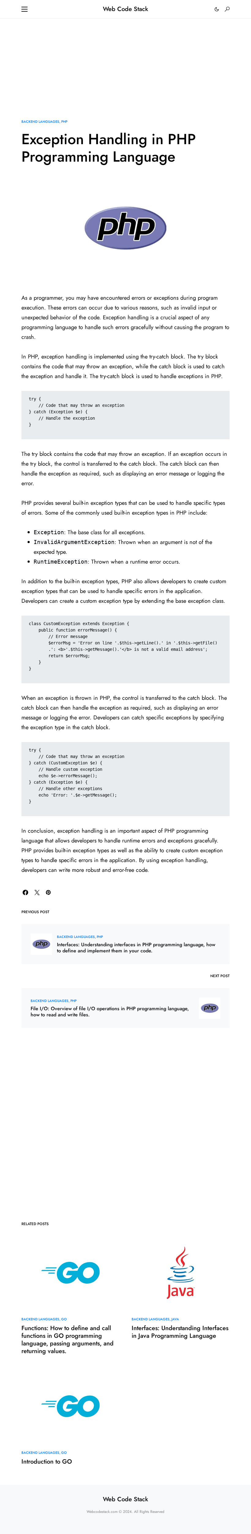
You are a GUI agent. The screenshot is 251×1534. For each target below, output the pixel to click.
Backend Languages (40, 121)
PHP (64, 121)
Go (64, 1319)
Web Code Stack (125, 9)
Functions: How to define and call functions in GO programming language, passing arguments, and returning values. (67, 1339)
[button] (24, 9)
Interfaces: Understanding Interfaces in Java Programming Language (180, 1332)
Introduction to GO (46, 1461)
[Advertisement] (125, 61)
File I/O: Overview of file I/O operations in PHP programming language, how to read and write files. (110, 1012)
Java (175, 1319)
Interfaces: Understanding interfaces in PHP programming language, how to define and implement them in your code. (136, 948)
